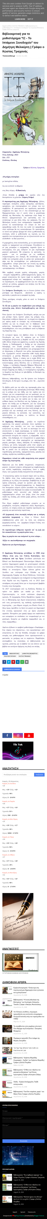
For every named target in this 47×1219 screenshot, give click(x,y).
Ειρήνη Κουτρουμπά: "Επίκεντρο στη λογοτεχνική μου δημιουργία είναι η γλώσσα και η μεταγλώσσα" (28, 990)
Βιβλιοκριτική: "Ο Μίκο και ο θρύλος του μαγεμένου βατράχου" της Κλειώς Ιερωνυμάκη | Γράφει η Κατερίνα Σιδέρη (27, 1072)
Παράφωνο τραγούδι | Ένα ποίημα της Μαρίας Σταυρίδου (26, 1039)
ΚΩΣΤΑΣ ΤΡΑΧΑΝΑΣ (18, 26)
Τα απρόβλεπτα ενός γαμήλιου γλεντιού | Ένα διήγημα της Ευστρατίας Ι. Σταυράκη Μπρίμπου (27, 1028)
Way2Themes (20, 1216)
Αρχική (15, 1212)
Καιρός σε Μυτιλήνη (9, 873)
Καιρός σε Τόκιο (8, 837)
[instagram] (18, 735)
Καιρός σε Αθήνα (8, 855)
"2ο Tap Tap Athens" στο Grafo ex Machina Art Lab (25, 1049)
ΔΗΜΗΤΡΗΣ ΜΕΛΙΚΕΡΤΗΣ (29, 653)
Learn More (20, 19)
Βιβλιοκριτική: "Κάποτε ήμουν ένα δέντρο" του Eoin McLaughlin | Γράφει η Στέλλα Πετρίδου (27, 1199)
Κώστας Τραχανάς (37, 168)
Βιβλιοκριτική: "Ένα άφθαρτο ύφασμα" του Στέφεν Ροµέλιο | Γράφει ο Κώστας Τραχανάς (29, 1176)
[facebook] (7, 735)
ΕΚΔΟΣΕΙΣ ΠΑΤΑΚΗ (10, 656)
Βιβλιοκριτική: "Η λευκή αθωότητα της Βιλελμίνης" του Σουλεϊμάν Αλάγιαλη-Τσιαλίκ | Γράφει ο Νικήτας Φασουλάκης (27, 1002)
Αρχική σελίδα (6, 26)
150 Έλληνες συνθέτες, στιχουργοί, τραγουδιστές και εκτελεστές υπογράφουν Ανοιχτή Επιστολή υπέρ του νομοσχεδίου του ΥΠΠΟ (28, 1015)
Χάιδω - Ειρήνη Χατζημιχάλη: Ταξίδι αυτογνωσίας (25, 1083)
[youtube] (29, 735)
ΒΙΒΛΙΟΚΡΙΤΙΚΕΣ (14, 653)
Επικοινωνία (31, 1212)
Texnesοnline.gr (9, 56)
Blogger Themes (39, 1216)
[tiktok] (40, 735)
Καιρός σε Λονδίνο (9, 783)
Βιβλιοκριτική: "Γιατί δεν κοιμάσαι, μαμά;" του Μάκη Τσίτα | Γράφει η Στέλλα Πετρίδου (28, 1093)
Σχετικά (22, 1212)
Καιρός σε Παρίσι (8, 801)
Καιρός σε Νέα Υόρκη (9, 819)
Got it (30, 19)
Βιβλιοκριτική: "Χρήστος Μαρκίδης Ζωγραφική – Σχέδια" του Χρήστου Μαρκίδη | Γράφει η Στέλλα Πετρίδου (28, 1060)
